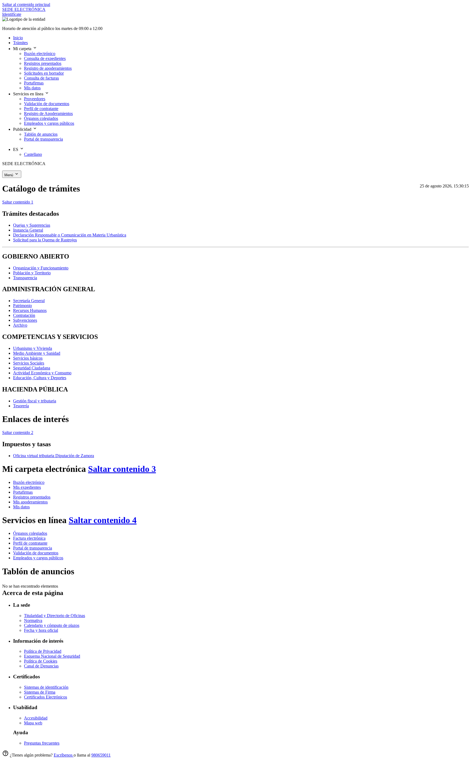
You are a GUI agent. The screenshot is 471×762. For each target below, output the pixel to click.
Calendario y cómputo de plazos (51, 625)
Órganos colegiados (30, 533)
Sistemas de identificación (46, 687)
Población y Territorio (32, 273)
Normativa (33, 620)
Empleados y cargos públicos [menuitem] (49, 123)
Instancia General (28, 230)
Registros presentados (31, 497)
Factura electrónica (29, 538)
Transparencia (25, 277)
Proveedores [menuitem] (34, 98)
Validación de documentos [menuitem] (46, 103)
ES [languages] (16, 149)
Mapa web (33, 723)
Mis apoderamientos (30, 502)
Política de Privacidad (42, 651)
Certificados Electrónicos (45, 697)
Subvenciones (25, 320)
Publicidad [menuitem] (22, 129)
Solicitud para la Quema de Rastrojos (45, 240)
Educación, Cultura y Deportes (39, 377)
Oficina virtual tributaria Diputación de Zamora (53, 455)
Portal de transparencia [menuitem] (43, 139)
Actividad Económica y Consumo (42, 373)
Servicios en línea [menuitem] (28, 94)
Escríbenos (64, 755)
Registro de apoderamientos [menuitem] (48, 68)
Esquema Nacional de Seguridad (52, 656)
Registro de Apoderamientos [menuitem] (48, 113)
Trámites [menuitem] (20, 42)
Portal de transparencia (32, 548)
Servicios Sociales (28, 363)
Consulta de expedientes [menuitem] (45, 58)
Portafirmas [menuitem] (34, 83)
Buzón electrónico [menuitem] (39, 53)
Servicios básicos (28, 358)
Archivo (20, 325)
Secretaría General (29, 300)
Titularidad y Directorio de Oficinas (54, 615)
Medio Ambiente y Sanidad (36, 353)
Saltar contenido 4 (103, 520)
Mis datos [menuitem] (32, 88)
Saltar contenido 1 (17, 202)
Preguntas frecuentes (41, 743)
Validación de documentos (35, 553)
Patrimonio (22, 305)
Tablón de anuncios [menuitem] (41, 134)
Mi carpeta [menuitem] (22, 48)
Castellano (33, 154)
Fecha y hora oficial (41, 630)
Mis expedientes (27, 487)
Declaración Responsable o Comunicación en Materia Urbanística (69, 235)
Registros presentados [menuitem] (42, 63)
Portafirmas (23, 492)
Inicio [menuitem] (18, 37)
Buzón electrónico (28, 482)
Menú (9, 175)
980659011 (101, 755)
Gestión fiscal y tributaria (34, 401)
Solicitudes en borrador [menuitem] (44, 73)
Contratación (24, 315)
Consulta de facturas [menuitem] (41, 78)
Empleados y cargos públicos (38, 557)
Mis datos (21, 507)
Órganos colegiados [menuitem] (41, 118)
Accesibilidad (35, 718)
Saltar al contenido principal (26, 4)
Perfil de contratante (30, 543)
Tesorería (21, 405)
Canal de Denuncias (41, 666)
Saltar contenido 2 (17, 432)
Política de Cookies (40, 661)
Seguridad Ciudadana (31, 368)
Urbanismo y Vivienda (32, 348)
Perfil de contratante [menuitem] (41, 108)
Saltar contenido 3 (122, 469)
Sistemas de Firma (39, 692)
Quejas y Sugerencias (31, 225)
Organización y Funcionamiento (40, 268)
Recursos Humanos (30, 310)
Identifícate (11, 14)
